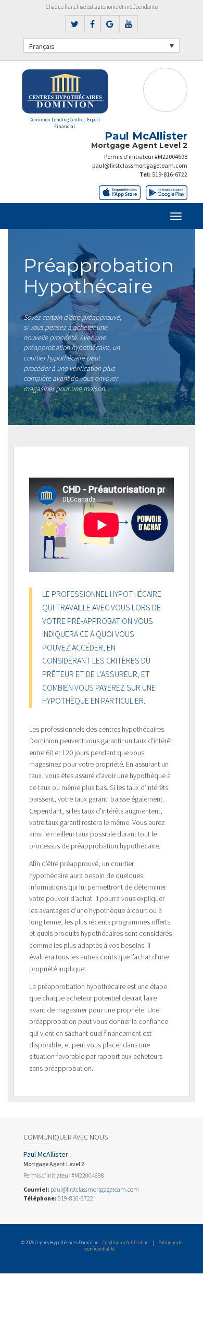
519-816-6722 (169, 174)
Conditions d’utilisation (125, 1242)
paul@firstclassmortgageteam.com (139, 165)
